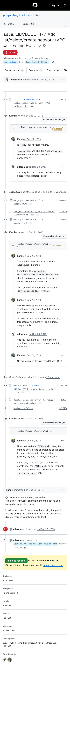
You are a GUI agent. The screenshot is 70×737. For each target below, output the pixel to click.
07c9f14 (63, 408)
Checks (54, 70)
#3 (36, 220)
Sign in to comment (53, 565)
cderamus (8, 58)
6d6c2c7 (63, 99)
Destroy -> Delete (23, 408)
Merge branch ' (21, 386)
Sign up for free (16, 560)
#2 (36, 200)
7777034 (63, 211)
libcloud (24, 15)
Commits (37, 70)
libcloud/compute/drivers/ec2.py (33, 128)
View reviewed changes (54, 119)
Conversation (16, 70)
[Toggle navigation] (5, 5)
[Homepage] (35, 5)
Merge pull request (24, 200)
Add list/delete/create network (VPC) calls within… (32, 103)
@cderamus (12, 497)
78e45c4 (63, 400)
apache (12, 15)
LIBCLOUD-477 (28, 99)
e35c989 (63, 386)
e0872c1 (63, 200)
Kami (12, 115)
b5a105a (63, 220)
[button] (63, 79)
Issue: (17, 99)
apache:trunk (11, 62)
